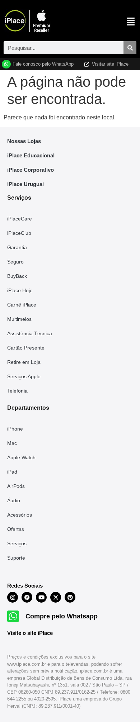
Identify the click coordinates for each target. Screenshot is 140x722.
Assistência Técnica (29, 333)
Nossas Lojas (24, 141)
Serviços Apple (24, 376)
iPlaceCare (19, 219)
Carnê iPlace (21, 305)
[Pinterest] (70, 597)
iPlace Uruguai (25, 184)
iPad (12, 472)
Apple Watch (21, 457)
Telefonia (17, 391)
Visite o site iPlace (30, 633)
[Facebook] (27, 597)
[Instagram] (12, 597)
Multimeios (19, 319)
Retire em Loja (24, 362)
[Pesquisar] (129, 47)
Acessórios (19, 515)
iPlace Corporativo (30, 170)
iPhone (15, 429)
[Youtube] (41, 597)
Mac (12, 443)
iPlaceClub (19, 233)
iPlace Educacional (31, 155)
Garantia (17, 247)
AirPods (16, 486)
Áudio (13, 500)
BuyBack (17, 276)
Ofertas (15, 529)
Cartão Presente (26, 348)
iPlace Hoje (20, 290)
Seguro (15, 262)
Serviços (17, 543)
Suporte (16, 558)
